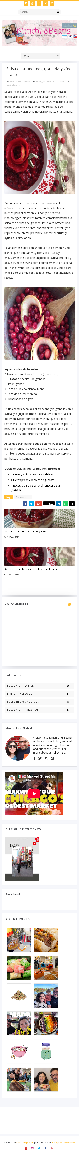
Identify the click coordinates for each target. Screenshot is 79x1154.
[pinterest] (52, 3)
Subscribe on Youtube (23, 702)
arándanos (13, 85)
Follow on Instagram (22, 710)
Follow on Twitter (20, 685)
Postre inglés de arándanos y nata (25, 531)
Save (51, 503)
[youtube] (32, 3)
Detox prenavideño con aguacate (33, 480)
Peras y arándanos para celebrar (33, 474)
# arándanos (22, 497)
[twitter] (45, 3)
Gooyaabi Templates (64, 1142)
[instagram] (26, 3)
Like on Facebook (19, 694)
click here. (60, 752)
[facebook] (39, 3)
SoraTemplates (24, 1142)
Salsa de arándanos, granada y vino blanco (31, 569)
